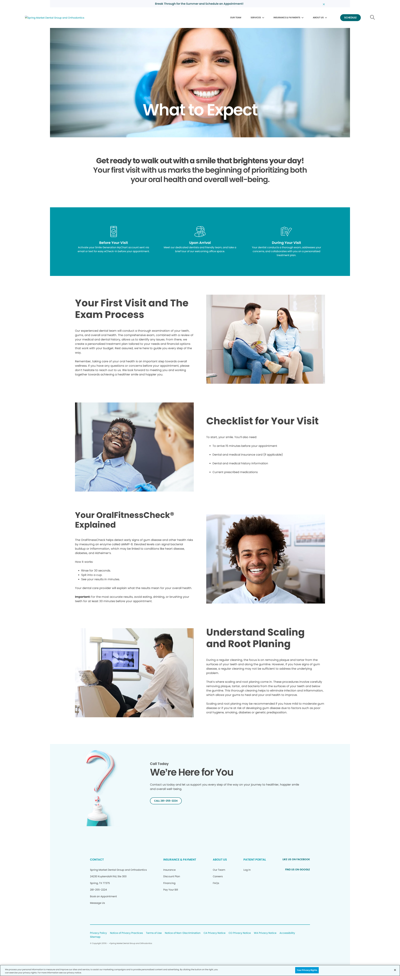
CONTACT (97, 859)
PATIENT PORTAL (254, 859)
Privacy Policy (98, 933)
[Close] (395, 969)
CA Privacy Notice (214, 933)
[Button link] (372, 17)
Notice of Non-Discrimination (182, 933)
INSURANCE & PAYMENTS (286, 17)
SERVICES (256, 17)
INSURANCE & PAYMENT (179, 859)
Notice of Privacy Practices (126, 933)
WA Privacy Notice (265, 933)
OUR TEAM (235, 17)
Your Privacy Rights (307, 970)
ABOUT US (318, 17)
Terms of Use (154, 933)
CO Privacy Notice (240, 933)
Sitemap (95, 937)
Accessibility (287, 933)
